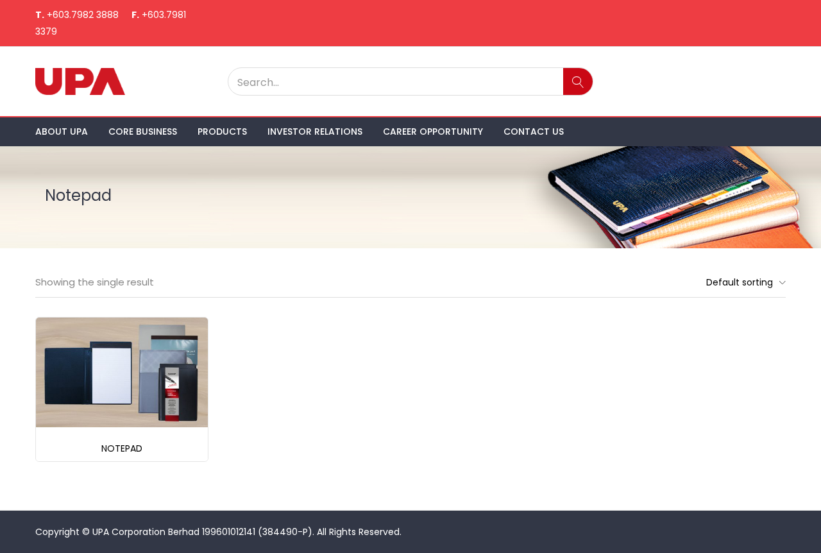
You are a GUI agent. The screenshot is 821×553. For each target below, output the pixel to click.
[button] (743, 282)
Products (222, 131)
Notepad (121, 448)
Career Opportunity (433, 131)
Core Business (142, 131)
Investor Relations (314, 131)
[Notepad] (122, 371)
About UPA (61, 131)
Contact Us (534, 131)
